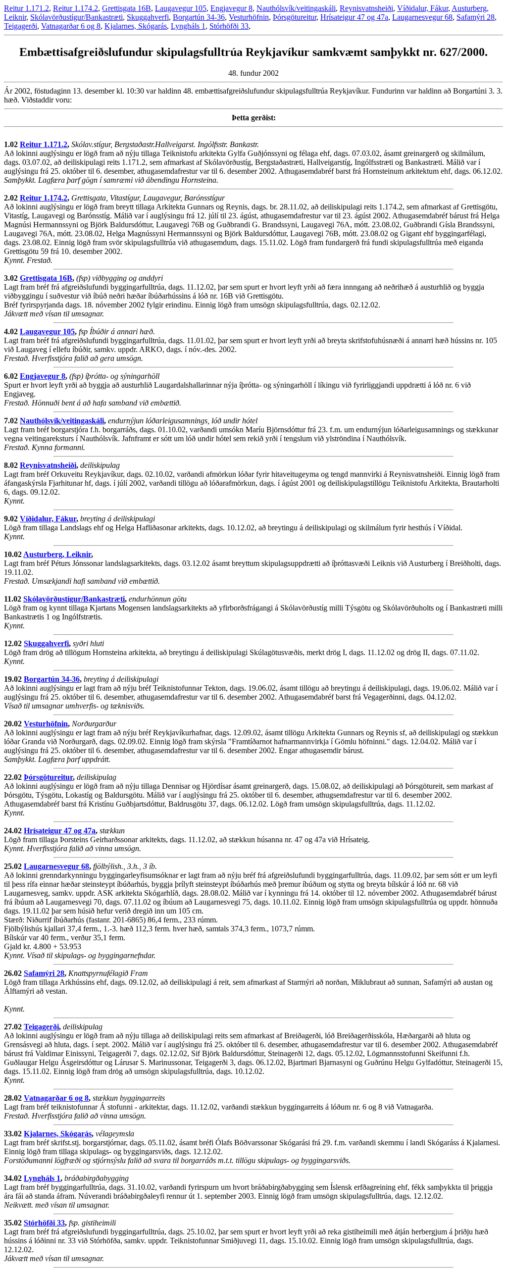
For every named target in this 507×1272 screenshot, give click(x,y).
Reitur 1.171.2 (26, 8)
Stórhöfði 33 (229, 26)
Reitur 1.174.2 (75, 8)
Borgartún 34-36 (199, 17)
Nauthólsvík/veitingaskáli (296, 8)
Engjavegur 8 (231, 8)
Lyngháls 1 (188, 26)
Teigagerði (20, 26)
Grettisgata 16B (126, 8)
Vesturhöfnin (249, 17)
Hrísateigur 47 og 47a (354, 17)
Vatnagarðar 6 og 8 (71, 26)
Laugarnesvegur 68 (422, 17)
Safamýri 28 (475, 17)
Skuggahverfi (148, 17)
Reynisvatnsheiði (366, 8)
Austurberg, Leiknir (57, 554)
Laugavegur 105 (180, 8)
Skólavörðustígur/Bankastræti (76, 17)
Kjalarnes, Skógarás (135, 26)
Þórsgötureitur (294, 17)
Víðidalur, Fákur (422, 8)
